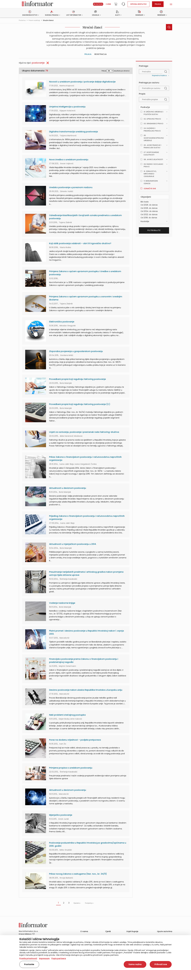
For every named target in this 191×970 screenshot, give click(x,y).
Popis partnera (58, 958)
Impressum (44, 958)
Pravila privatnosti (28, 958)
